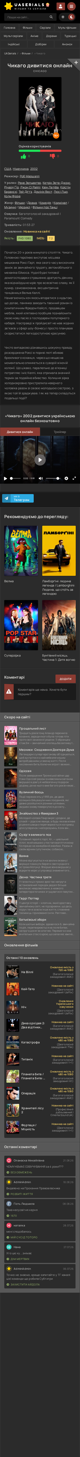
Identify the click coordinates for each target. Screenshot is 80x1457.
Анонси (67, 44)
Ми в (21, 498)
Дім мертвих (20, 1259)
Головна (9, 28)
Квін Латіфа (50, 187)
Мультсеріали (13, 36)
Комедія (45, 203)
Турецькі (70, 36)
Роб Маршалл (30, 176)
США (7, 169)
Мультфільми (67, 28)
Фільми (27, 28)
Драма (32, 203)
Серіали (45, 28)
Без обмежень (21, 1172)
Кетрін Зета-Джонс (57, 183)
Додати (65, 679)
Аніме (34, 36)
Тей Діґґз (25, 192)
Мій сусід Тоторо (24, 1237)
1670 (14, 1215)
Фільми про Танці (45, 207)
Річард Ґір (11, 187)
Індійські (14, 44)
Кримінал (60, 203)
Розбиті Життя (22, 1194)
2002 (34, 169)
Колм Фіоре (12, 196)
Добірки (40, 44)
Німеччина (21, 169)
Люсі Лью (61, 192)
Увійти (61, 6)
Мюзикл (24, 207)
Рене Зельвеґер (29, 183)
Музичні (10, 207)
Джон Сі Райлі (30, 187)
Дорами (51, 36)
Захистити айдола (25, 1284)
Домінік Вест (43, 192)
